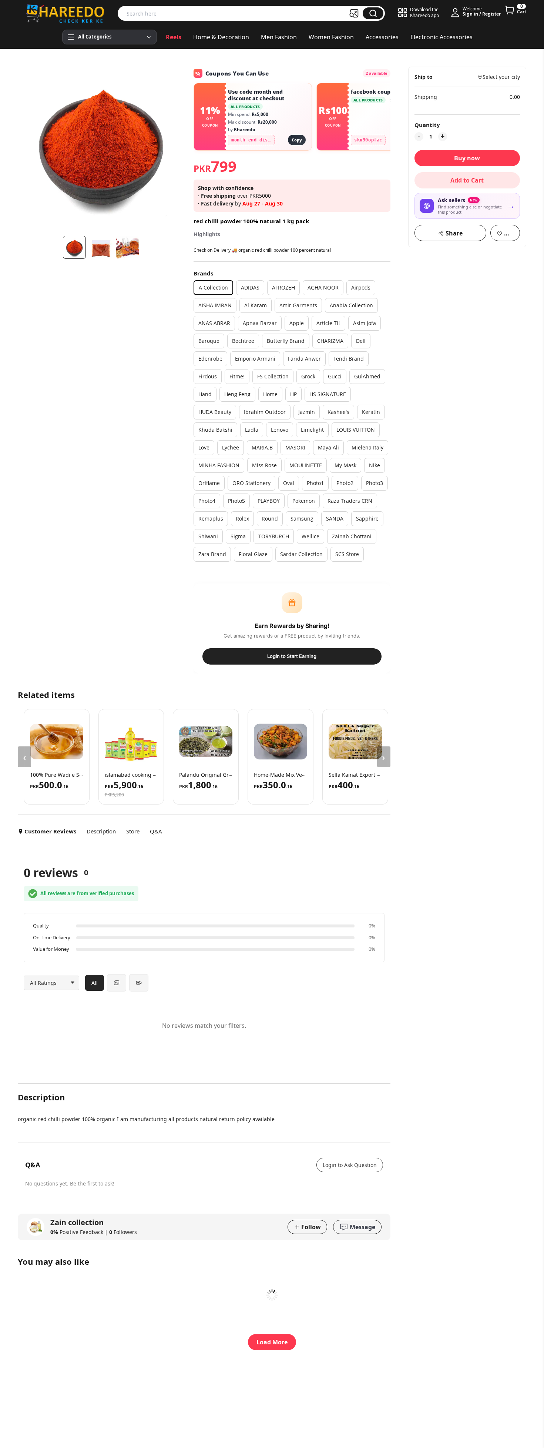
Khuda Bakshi (215, 429)
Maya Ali (328, 447)
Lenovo (279, 429)
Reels (173, 37)
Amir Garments (298, 305)
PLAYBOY (269, 500)
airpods (360, 287)
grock (308, 376)
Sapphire (367, 518)
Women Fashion (331, 37)
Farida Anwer (304, 358)
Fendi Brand (348, 358)
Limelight (312, 429)
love (203, 447)
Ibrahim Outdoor (265, 411)
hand (205, 394)
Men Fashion (279, 37)
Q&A (156, 831)
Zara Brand (212, 554)
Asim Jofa (364, 323)
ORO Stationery (251, 482)
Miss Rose (264, 465)
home (270, 394)
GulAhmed (367, 376)
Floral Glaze (253, 554)
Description (101, 831)
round (270, 518)
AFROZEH (283, 287)
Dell (361, 340)
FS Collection (273, 376)
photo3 (374, 482)
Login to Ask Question (350, 1164)
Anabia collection (351, 305)
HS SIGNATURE (327, 394)
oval (288, 482)
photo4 (206, 500)
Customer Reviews (50, 831)
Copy (297, 140)
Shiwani (208, 536)
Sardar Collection (301, 554)
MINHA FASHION (218, 465)
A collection (213, 287)
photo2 (344, 482)
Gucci (335, 376)
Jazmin (306, 411)
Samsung (302, 518)
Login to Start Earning (291, 656)
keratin (371, 411)
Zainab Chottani (352, 536)
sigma (238, 536)
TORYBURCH (273, 536)
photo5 (236, 500)
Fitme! (237, 376)
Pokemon (303, 500)
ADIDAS (250, 287)
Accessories (382, 37)
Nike (374, 465)
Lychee (230, 447)
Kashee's (338, 411)
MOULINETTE (305, 465)
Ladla (251, 429)
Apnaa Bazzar (260, 323)
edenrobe (210, 358)
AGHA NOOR (323, 287)
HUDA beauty (214, 411)
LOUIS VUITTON (355, 429)
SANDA (334, 518)
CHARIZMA (330, 340)
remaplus (210, 518)
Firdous (207, 376)
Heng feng (237, 394)
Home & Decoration (221, 37)
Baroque (208, 340)
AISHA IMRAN (215, 305)
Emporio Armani (255, 358)
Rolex (242, 518)
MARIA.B (262, 447)
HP (293, 394)
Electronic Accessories (441, 37)
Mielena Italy (367, 447)
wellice (310, 536)
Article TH (328, 323)
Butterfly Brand (286, 340)
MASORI (295, 447)
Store (133, 831)
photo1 (315, 482)
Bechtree (243, 340)
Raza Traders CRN (350, 500)
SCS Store (347, 554)
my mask (345, 465)
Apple (296, 323)
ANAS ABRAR (214, 323)
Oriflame (209, 482)
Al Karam (255, 305)
